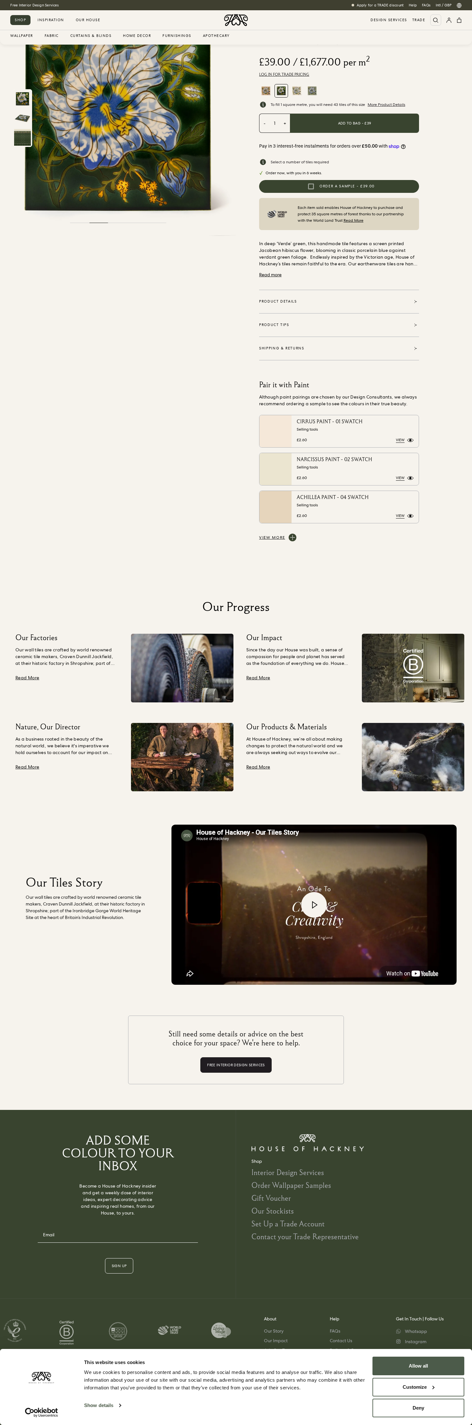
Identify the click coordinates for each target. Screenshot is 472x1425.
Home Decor (137, 36)
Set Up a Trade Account (288, 1223)
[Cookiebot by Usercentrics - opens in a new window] (41, 1412)
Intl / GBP (443, 5)
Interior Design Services (287, 1172)
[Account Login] (448, 20)
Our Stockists (272, 1210)
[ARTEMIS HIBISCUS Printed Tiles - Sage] (312, 90)
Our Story (274, 1331)
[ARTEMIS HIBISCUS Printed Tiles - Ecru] (296, 90)
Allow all (418, 1366)
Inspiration (51, 20)
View (400, 440)
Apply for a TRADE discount (380, 5)
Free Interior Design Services (34, 5)
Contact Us (341, 1340)
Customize (415, 1387)
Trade (418, 20)
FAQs (426, 5)
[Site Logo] (236, 20)
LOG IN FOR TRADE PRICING (284, 74)
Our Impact (276, 1340)
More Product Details (386, 105)
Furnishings (176, 36)
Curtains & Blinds (91, 36)
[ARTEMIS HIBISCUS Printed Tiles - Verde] (281, 90)
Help (413, 5)
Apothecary (216, 36)
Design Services (389, 20)
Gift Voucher (271, 1198)
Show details (98, 1405)
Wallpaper (21, 36)
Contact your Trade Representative (305, 1236)
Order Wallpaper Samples (291, 1185)
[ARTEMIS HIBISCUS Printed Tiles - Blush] (265, 90)
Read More (353, 220)
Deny (418, 1408)
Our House (88, 20)
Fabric (52, 36)
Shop (20, 20)
